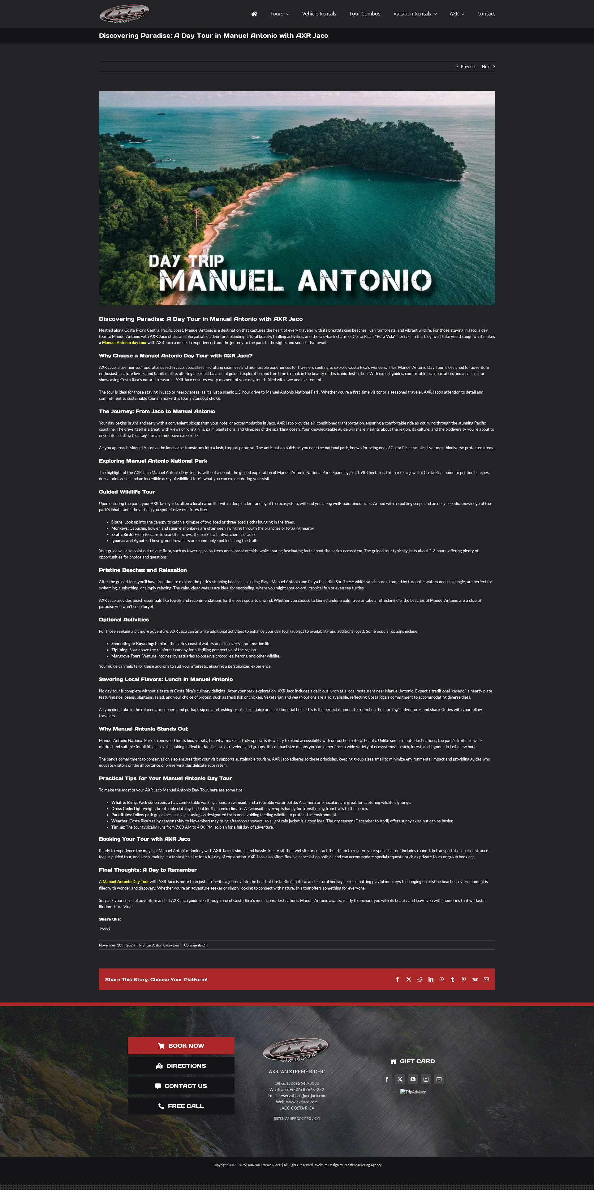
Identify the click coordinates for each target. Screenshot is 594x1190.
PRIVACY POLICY (305, 1118)
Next (486, 66)
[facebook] (387, 1079)
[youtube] (413, 1079)
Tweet (104, 928)
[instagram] (426, 1079)
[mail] (439, 1079)
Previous (468, 66)
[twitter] (400, 1079)
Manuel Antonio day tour (159, 945)
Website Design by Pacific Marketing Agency (348, 1165)
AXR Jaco (221, 850)
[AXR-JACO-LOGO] (125, 4)
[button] (2, 1187)
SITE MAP (282, 1118)
